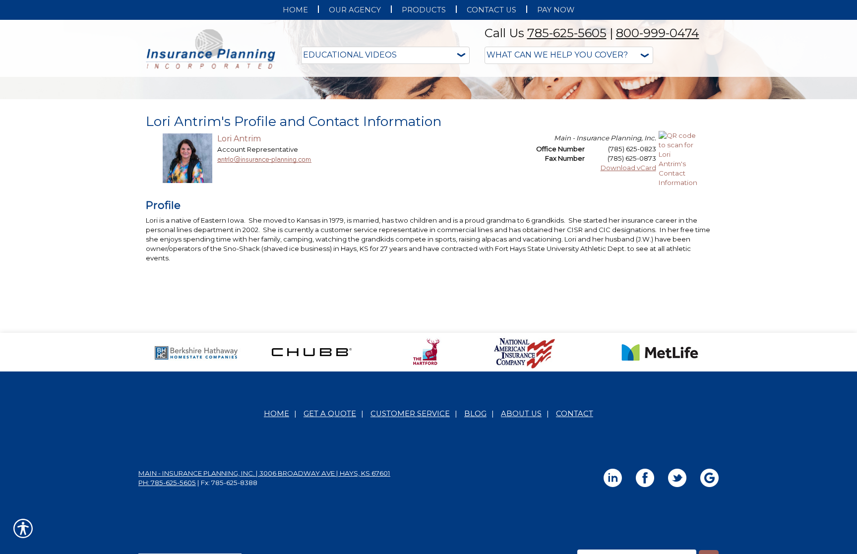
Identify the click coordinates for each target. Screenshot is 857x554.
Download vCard (628, 267)
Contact (574, 512)
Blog (475, 512)
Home (276, 512)
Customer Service (410, 512)
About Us (521, 512)
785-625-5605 (567, 33)
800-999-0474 (657, 33)
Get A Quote (330, 512)
